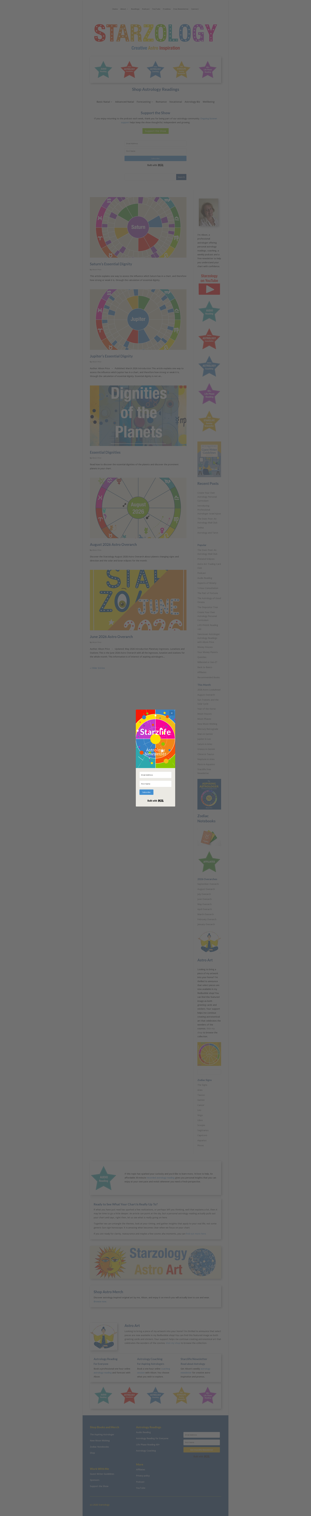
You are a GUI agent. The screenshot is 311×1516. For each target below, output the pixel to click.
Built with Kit (155, 800)
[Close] (171, 713)
